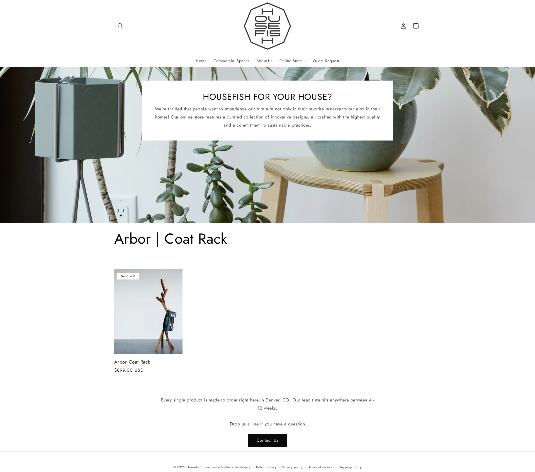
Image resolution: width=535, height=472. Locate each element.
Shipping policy (350, 467)
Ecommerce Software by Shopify (226, 467)
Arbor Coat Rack (132, 362)
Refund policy (266, 467)
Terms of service (321, 467)
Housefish (194, 467)
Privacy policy (292, 467)
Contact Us (267, 440)
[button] (120, 26)
